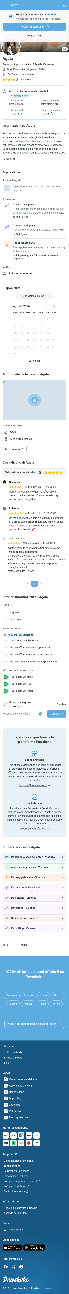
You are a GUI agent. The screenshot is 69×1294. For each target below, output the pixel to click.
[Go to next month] (54, 306)
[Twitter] (13, 1266)
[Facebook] (6, 1266)
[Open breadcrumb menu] (12, 944)
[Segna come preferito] (64, 5)
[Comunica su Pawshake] (40, 713)
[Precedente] (27, 584)
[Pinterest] (21, 1266)
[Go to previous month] (47, 306)
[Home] (4, 945)
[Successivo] (41, 584)
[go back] (4, 5)
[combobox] (34, 296)
